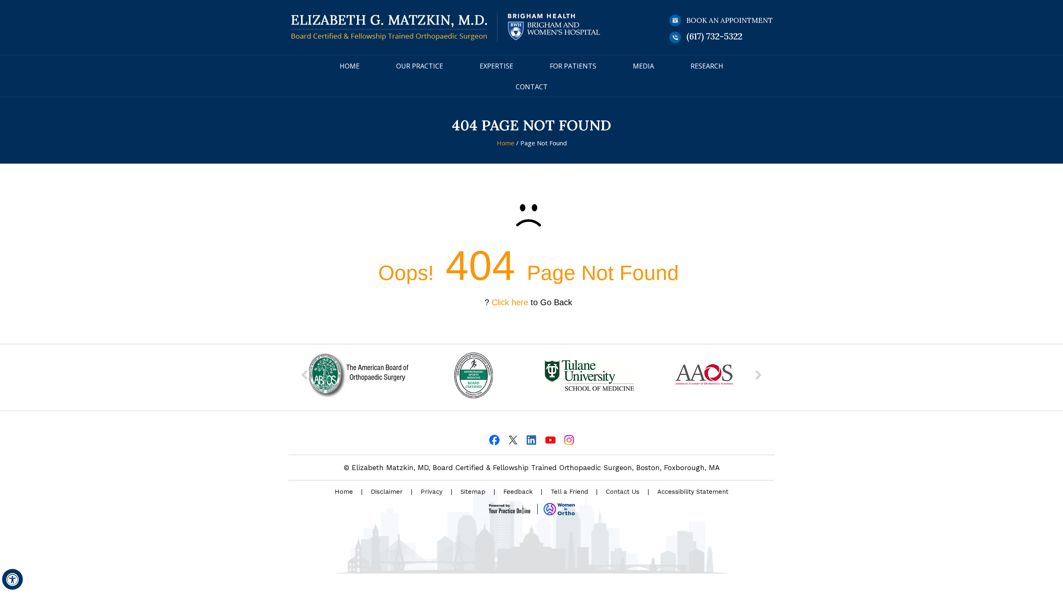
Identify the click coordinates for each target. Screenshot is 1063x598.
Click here (510, 302)
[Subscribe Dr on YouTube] (550, 439)
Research (707, 66)
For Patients (573, 66)
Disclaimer (387, 491)
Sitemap (472, 491)
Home (350, 66)
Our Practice (419, 66)
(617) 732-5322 (714, 36)
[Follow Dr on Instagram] (569, 439)
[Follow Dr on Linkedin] (531, 439)
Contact (532, 86)
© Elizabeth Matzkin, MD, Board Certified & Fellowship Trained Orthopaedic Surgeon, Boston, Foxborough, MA (532, 467)
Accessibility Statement (692, 491)
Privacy (432, 491)
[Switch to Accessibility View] (12, 579)
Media (643, 66)
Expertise (496, 66)
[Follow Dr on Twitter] (513, 439)
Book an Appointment (729, 20)
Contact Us (622, 491)
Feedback (518, 491)
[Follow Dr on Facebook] (494, 439)
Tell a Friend (569, 491)
